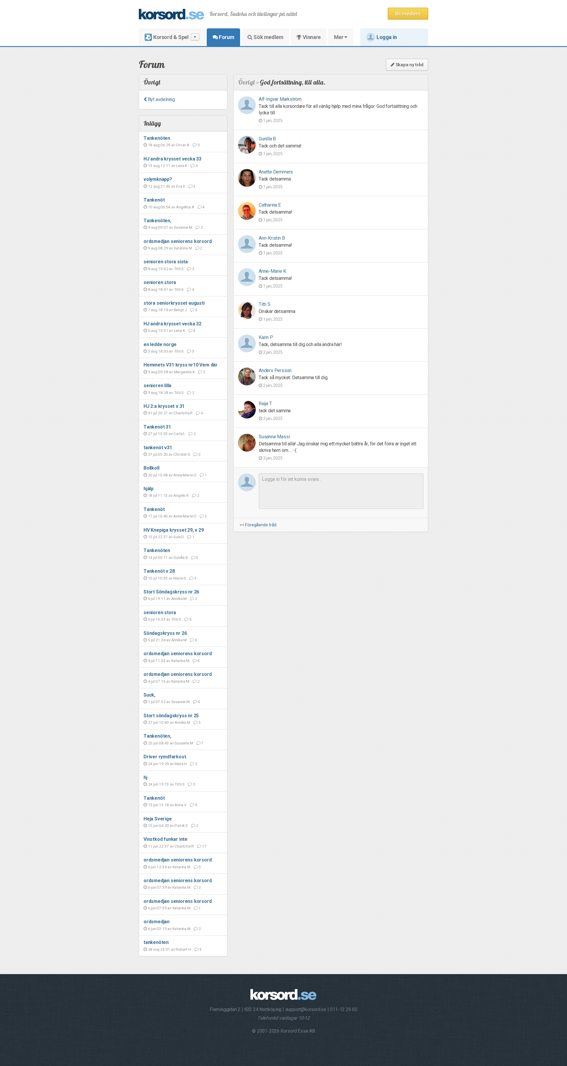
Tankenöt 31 (157, 427)
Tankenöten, (157, 220)
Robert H (183, 949)
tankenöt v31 (158, 447)
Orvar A (182, 144)
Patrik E (181, 825)
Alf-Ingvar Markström (280, 99)
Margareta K (184, 371)
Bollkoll (151, 468)
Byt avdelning (161, 99)
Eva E (180, 186)
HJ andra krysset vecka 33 (172, 159)
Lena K (181, 165)
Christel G (181, 454)
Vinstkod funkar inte (166, 839)
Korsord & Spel (170, 37)
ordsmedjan (157, 921)
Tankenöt (154, 200)
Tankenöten (157, 138)
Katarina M (183, 248)
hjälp (149, 488)
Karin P (266, 337)
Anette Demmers (276, 172)
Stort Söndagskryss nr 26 (171, 592)
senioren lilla (157, 385)
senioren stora (160, 282)
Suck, (149, 695)
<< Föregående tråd (257, 525)
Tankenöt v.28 (159, 571)
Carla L (179, 433)
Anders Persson (275, 370)
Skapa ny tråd (409, 64)
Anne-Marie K (272, 271)
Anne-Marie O (184, 475)
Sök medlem (268, 37)
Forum (226, 37)
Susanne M (183, 227)
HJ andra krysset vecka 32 (172, 324)
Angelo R (180, 495)
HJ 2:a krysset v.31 (164, 406)
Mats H (181, 763)
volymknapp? (158, 179)
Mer (339, 37)
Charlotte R (183, 413)
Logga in (387, 37)
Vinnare (311, 37)
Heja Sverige (158, 819)
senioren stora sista (166, 262)
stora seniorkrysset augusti (174, 303)
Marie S (179, 578)
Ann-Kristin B (272, 238)
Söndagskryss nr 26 (165, 633)
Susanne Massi (274, 436)
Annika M (179, 598)
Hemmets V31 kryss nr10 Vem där (181, 365)
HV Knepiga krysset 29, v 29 (174, 530)
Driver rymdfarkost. (165, 757)
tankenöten (156, 942)
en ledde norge (160, 344)
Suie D (178, 536)
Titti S (179, 268)
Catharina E (270, 205)
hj (145, 777)
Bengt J (180, 309)
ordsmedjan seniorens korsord (177, 241)
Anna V (181, 804)
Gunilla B (180, 557)
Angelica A (185, 207)
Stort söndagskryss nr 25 (171, 715)
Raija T (265, 403)
